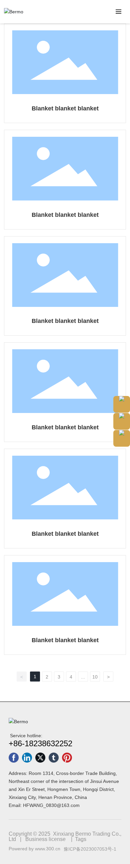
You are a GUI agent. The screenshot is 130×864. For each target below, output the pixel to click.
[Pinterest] (67, 758)
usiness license (47, 839)
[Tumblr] (54, 758)
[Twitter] (40, 758)
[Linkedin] (27, 758)
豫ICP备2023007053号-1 (90, 849)
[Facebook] (14, 758)
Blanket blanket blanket (65, 108)
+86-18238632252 (40, 743)
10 (95, 677)
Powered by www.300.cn (34, 848)
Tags (80, 839)
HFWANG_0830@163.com (51, 805)
